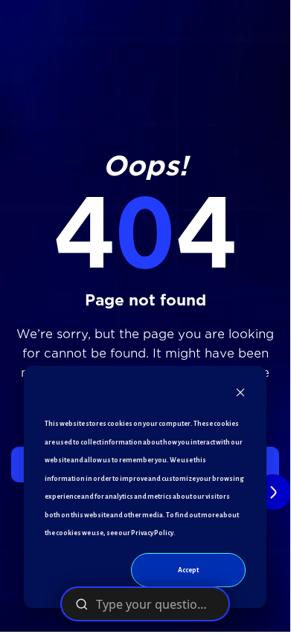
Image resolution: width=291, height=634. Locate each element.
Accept (188, 570)
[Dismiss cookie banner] (240, 395)
